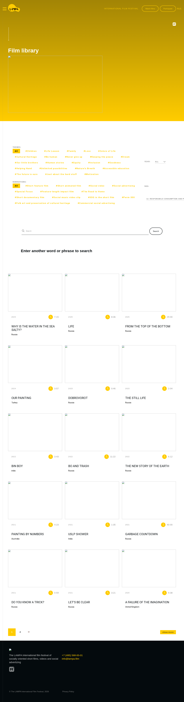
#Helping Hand (23, 168)
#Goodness (114, 162)
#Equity (76, 162)
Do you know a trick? (27, 602)
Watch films (150, 9)
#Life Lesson (51, 151)
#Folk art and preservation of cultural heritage (42, 203)
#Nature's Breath (85, 168)
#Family (71, 151)
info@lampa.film (70, 658)
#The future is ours (26, 174)
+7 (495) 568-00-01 (72, 655)
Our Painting (21, 398)
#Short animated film (68, 186)
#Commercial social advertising (96, 203)
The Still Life (135, 398)
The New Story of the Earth (147, 466)
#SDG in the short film (101, 197)
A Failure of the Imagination (147, 602)
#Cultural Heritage (26, 157)
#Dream (125, 157)
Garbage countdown (141, 534)
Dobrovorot (78, 398)
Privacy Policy (68, 691)
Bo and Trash (78, 466)
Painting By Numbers (27, 534)
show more (168, 632)
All (16, 151)
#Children (31, 151)
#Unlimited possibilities (53, 168)
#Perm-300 (128, 197)
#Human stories (55, 162)
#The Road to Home (93, 191)
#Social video (97, 186)
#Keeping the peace (101, 157)
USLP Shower (78, 534)
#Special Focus (24, 191)
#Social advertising (123, 186)
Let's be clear (79, 602)
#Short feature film (36, 186)
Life (71, 326)
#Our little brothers (26, 162)
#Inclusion (94, 162)
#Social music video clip (66, 197)
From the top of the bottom (147, 326)
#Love (87, 151)
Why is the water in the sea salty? (33, 328)
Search (156, 231)
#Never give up (73, 157)
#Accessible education (116, 168)
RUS (179, 9)
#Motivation (91, 174)
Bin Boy (17, 466)
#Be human (50, 157)
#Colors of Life (107, 151)
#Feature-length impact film (57, 191)
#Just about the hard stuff (61, 174)
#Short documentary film (29, 197)
